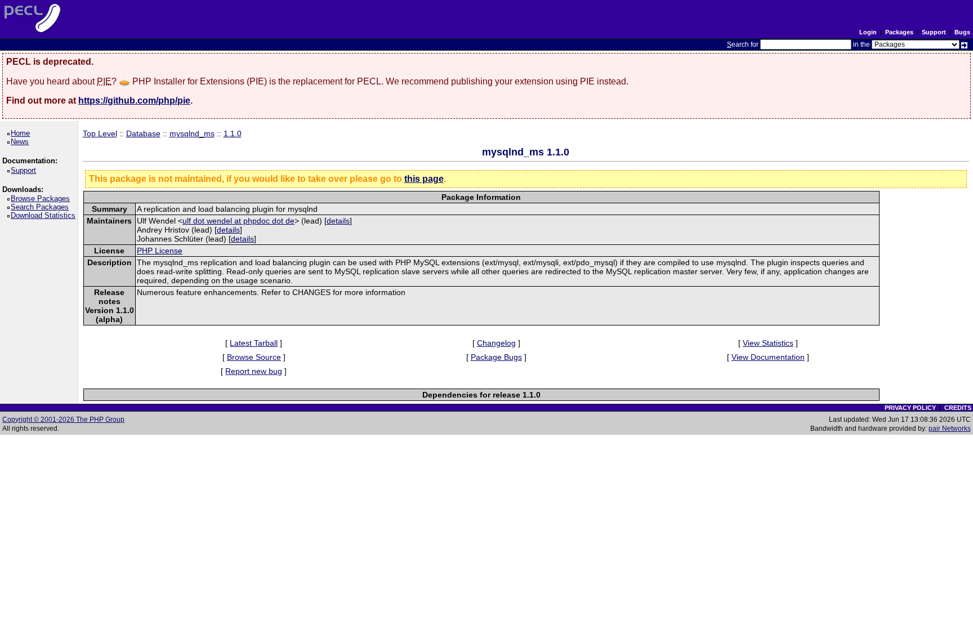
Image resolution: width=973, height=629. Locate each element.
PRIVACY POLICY (910, 407)
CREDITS (957, 407)
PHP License (159, 250)
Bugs (962, 32)
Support (934, 32)
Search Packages (41, 207)
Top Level (100, 133)
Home (22, 133)
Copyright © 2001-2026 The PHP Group (63, 419)
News (21, 141)
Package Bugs (496, 357)
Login (868, 32)
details (338, 220)
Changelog (496, 342)
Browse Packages (42, 198)
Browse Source (254, 357)
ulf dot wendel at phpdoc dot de (238, 220)
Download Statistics (45, 215)
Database (143, 133)
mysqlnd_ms (192, 133)
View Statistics (768, 342)
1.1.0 (233, 133)
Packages (899, 32)
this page (424, 179)
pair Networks (950, 428)
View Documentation (768, 357)
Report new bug (253, 371)
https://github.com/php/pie (134, 100)
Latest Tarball (254, 342)
